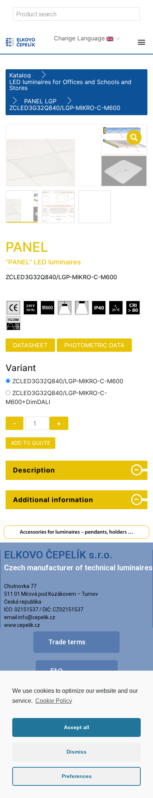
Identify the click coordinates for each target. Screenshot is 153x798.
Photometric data (94, 345)
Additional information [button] (53, 500)
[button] (141, 42)
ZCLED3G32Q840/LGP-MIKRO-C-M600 (67, 381)
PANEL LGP (40, 101)
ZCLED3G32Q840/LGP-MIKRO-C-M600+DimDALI (56, 397)
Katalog (20, 75)
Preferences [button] (77, 776)
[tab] (76, 470)
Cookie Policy (53, 701)
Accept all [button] (76, 727)
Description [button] (34, 470)
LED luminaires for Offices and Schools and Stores (70, 84)
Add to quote (30, 443)
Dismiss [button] (76, 752)
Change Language (80, 38)
